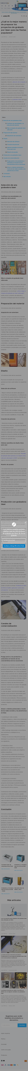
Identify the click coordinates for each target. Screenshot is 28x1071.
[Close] (25, 522)
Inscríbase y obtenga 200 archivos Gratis (14, 546)
